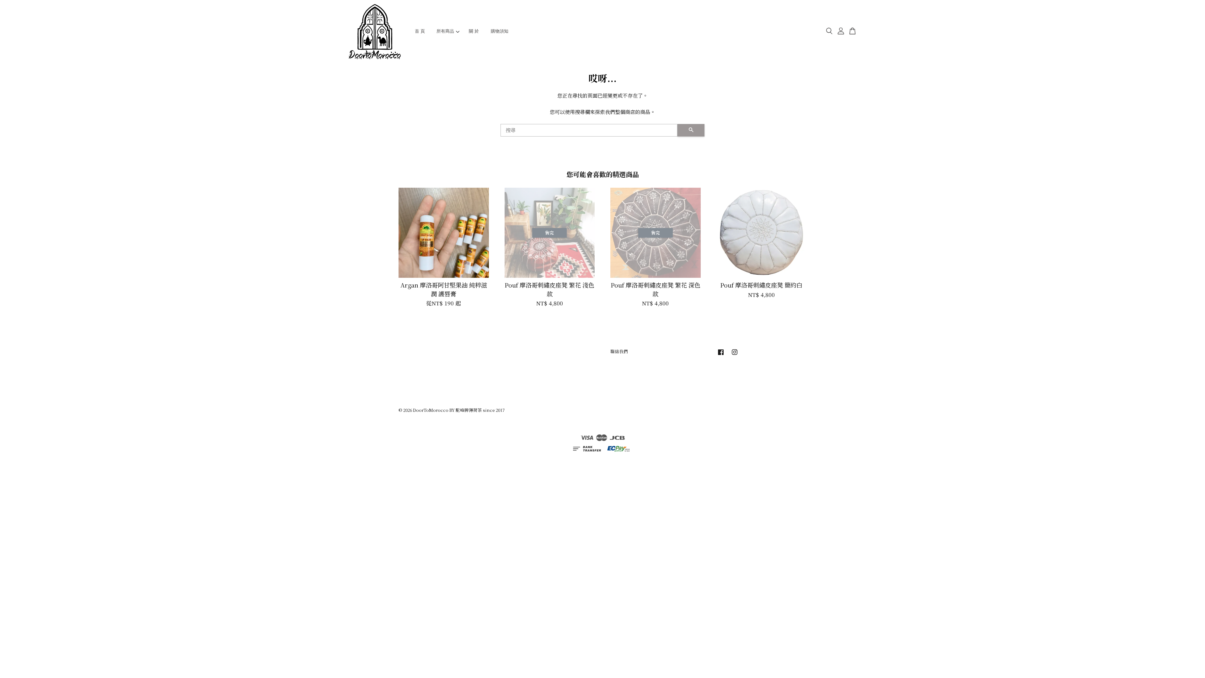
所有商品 (445, 31)
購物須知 (499, 31)
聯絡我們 (619, 351)
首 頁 (420, 31)
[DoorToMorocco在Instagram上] (734, 355)
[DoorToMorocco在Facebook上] (720, 355)
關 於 (474, 31)
